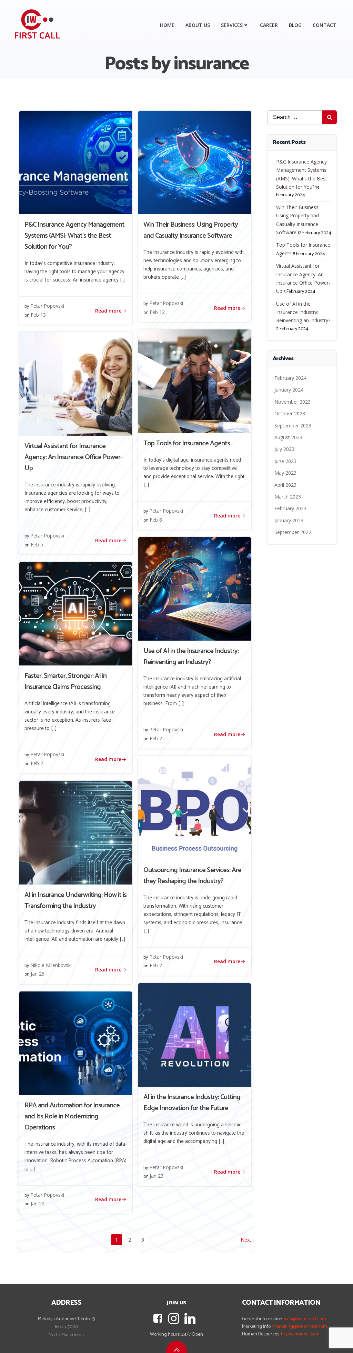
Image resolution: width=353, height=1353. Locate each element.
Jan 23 (156, 1176)
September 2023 (292, 425)
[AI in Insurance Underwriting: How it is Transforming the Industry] (75, 832)
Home (167, 25)
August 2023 (288, 437)
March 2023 (287, 496)
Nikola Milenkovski (51, 965)
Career (269, 25)
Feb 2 (156, 738)
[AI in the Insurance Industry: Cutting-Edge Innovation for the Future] (194, 1034)
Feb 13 (38, 315)
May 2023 (285, 473)
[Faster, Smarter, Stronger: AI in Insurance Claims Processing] (75, 613)
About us (197, 25)
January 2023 (288, 520)
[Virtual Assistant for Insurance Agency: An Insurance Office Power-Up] (75, 383)
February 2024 (290, 378)
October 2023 (289, 413)
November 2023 (292, 401)
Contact (324, 25)
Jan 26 (37, 973)
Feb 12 (157, 312)
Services (232, 25)
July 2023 (284, 449)
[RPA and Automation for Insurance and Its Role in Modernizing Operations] (75, 1042)
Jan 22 (37, 1203)
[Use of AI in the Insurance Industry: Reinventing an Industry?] (194, 588)
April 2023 (285, 485)
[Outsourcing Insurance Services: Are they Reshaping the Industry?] (194, 807)
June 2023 (285, 461)
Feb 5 (37, 544)
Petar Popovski (47, 306)
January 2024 (288, 389)
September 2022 (292, 532)
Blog (295, 25)
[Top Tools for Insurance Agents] (194, 381)
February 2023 (290, 508)
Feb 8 (156, 519)
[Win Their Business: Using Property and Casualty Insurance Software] (194, 162)
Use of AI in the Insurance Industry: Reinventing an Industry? (303, 312)
